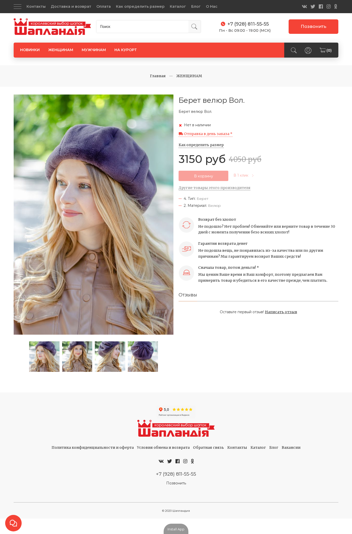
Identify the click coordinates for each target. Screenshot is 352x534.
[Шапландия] (52, 26)
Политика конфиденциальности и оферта (93, 447)
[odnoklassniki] (335, 7)
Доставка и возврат (71, 6)
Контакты (36, 6)
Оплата (103, 6)
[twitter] (313, 7)
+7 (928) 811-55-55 (176, 474)
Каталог (178, 6)
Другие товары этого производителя (214, 187)
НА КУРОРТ (125, 50)
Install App (176, 529)
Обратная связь (208, 447)
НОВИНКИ (30, 50)
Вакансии (291, 447)
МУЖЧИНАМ (94, 50)
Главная (158, 76)
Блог (196, 6)
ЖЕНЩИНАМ (60, 50)
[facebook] (321, 7)
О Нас (211, 6)
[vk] (304, 7)
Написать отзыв (281, 312)
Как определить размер (140, 6)
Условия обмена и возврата (163, 447)
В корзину (203, 176)
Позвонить (313, 26)
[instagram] (328, 7)
